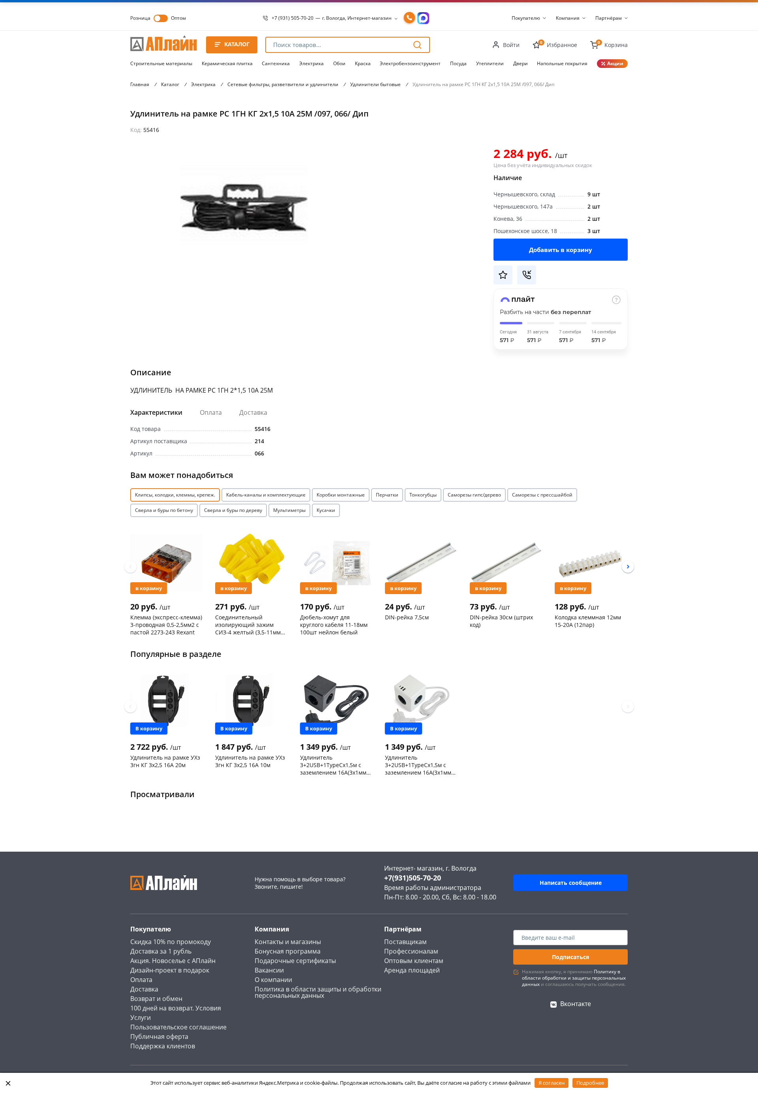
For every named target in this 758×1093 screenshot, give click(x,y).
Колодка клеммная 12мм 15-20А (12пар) (588, 620)
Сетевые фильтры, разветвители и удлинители (282, 84)
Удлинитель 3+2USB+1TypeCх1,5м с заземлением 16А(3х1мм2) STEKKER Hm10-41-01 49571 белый (420, 765)
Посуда (458, 63)
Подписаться (570, 957)
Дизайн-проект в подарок (169, 970)
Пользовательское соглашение (178, 1027)
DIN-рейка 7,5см (407, 617)
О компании (273, 979)
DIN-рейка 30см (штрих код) (501, 620)
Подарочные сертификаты (295, 960)
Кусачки (326, 510)
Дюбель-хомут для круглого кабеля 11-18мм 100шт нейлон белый (334, 624)
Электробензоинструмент (410, 63)
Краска (363, 63)
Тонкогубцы (423, 494)
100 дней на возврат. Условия (175, 1008)
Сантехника (276, 63)
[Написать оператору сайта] (423, 18)
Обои (339, 63)
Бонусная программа (288, 951)
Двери (520, 63)
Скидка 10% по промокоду (170, 941)
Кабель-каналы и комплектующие (266, 494)
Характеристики (156, 412)
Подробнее (590, 1082)
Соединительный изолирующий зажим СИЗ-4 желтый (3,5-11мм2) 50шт (250, 624)
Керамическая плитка (227, 63)
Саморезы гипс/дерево (474, 494)
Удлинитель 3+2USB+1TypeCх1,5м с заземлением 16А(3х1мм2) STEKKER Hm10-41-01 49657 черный (335, 765)
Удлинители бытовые (375, 84)
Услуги (140, 1017)
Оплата (211, 412)
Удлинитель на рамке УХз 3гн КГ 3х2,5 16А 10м (250, 761)
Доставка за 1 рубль (160, 951)
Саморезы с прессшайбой (542, 494)
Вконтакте (575, 1003)
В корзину (148, 588)
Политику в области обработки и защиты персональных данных (574, 978)
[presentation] (130, 567)
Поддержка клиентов (162, 1046)
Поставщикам (405, 941)
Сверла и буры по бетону (164, 510)
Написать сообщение (571, 882)
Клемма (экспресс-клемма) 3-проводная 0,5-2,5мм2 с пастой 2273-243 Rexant (166, 624)
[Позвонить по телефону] (409, 18)
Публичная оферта (159, 1036)
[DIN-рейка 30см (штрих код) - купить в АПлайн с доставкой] (506, 562)
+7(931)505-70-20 (412, 877)
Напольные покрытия (562, 63)
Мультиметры (289, 510)
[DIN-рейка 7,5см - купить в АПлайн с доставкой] (421, 562)
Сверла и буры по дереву (233, 510)
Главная (139, 84)
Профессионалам (411, 951)
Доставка (253, 412)
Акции (615, 63)
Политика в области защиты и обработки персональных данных (318, 992)
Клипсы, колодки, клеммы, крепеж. (175, 494)
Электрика (311, 63)
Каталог (170, 84)
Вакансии (269, 970)
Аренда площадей (412, 970)
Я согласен (551, 1082)
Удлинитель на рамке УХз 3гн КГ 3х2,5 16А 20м (165, 761)
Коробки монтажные (341, 494)
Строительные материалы (161, 63)
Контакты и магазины (288, 941)
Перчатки (387, 494)
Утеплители (490, 63)
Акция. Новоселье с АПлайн (173, 960)
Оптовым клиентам (413, 960)
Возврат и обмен (156, 998)
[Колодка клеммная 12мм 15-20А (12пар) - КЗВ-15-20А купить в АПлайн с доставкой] (591, 562)
